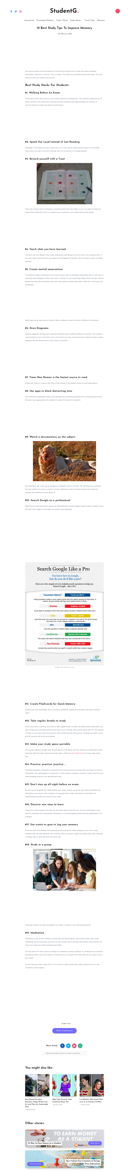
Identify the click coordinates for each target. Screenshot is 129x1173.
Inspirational (29, 20)
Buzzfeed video (78, 753)
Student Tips (66, 1023)
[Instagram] (20, 11)
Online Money (75, 20)
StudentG (63, 11)
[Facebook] (11, 11)
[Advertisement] (64, 54)
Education (101, 20)
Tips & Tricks (89, 20)
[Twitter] (16, 11)
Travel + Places (62, 20)
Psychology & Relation (45, 20)
